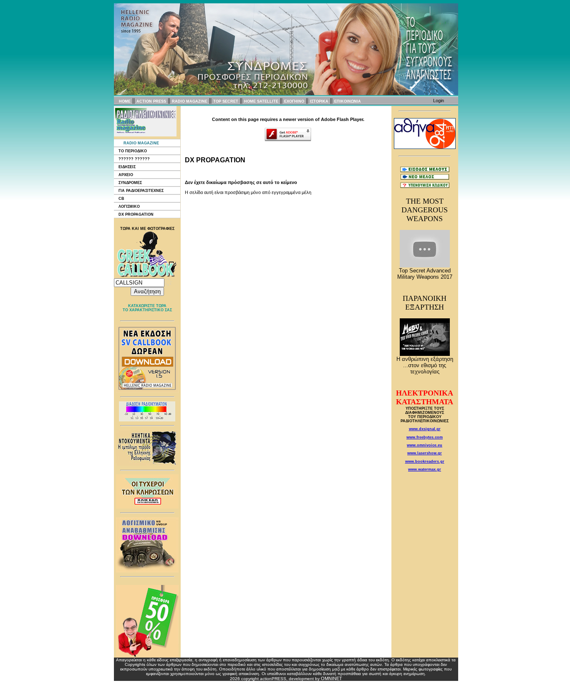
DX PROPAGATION (136, 214)
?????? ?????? (134, 159)
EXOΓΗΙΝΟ (294, 101)
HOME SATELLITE (261, 101)
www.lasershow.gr (424, 453)
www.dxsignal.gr (425, 429)
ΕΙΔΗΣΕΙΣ (127, 167)
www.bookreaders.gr (424, 461)
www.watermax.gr (424, 469)
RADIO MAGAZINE (189, 101)
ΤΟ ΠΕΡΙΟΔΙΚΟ (133, 151)
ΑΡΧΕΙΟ (126, 175)
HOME (125, 101)
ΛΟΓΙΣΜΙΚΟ (129, 206)
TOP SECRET (225, 101)
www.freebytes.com (424, 437)
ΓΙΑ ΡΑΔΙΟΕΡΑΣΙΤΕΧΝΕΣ (141, 191)
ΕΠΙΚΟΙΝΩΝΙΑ (347, 101)
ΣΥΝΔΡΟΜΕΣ (130, 183)
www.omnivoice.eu (424, 445)
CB (121, 199)
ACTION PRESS (151, 101)
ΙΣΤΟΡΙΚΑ (319, 101)
